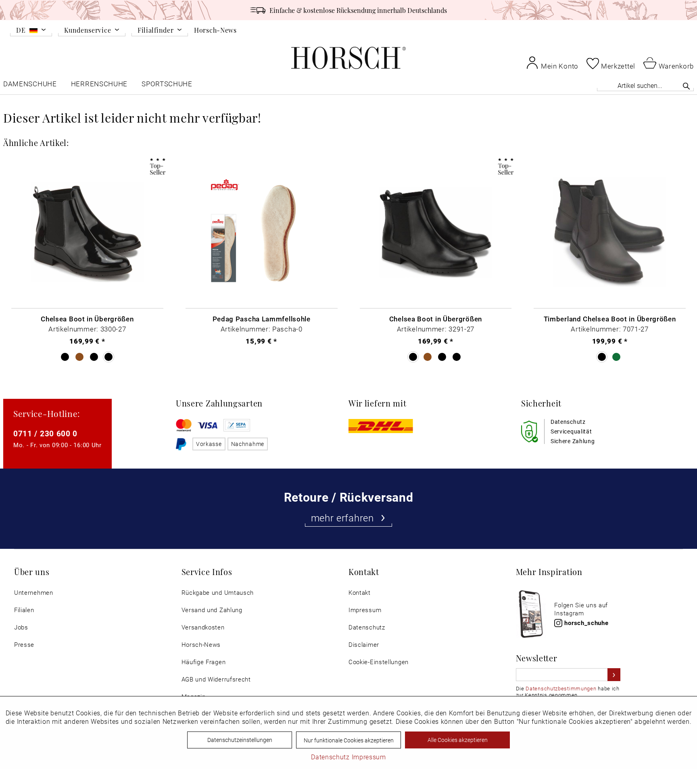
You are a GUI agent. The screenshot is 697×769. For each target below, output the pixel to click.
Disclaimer (363, 645)
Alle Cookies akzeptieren (458, 740)
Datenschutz (366, 627)
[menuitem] (31, 31)
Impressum (364, 610)
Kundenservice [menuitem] (87, 30)
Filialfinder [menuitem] (155, 30)
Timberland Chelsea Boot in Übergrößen (610, 319)
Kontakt (359, 593)
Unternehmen (33, 593)
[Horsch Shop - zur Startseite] (348, 58)
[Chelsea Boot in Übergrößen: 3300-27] (87, 232)
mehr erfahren (342, 518)
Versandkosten (203, 627)
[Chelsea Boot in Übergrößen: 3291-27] (436, 232)
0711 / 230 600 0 (45, 433)
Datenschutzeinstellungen (239, 740)
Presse (24, 645)
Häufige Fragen (204, 662)
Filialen (24, 610)
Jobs (21, 627)
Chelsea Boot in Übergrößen (87, 319)
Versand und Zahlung (212, 610)
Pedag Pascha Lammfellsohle (262, 319)
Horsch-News (215, 30)
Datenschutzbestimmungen (561, 688)
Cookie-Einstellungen (378, 662)
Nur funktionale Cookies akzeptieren (349, 740)
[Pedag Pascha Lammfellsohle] (262, 232)
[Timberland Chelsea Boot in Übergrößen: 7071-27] (610, 232)
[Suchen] (686, 85)
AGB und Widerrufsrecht (216, 679)
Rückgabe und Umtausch (218, 593)
